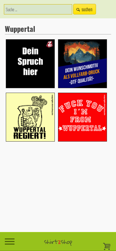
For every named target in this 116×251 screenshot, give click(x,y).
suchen (87, 9)
